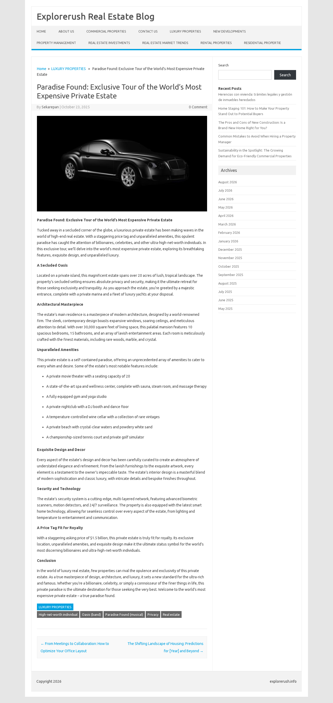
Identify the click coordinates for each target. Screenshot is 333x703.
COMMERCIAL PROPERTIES (106, 31)
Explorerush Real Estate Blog (96, 16)
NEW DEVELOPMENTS (229, 31)
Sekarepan (50, 107)
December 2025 (230, 249)
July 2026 (225, 190)
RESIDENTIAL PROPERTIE (262, 43)
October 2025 (228, 266)
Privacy (153, 614)
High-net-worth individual (58, 614)
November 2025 (230, 258)
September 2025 (230, 275)
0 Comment (198, 107)
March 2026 (227, 224)
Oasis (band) (91, 614)
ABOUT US (66, 31)
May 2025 (225, 308)
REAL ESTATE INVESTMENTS (109, 43)
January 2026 (228, 241)
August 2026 (227, 182)
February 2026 (229, 232)
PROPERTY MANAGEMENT (56, 43)
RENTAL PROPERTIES (216, 43)
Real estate (171, 614)
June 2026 (225, 199)
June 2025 (225, 300)
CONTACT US (147, 31)
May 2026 (225, 207)
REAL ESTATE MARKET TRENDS (165, 43)
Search (223, 65)
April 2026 (225, 215)
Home (41, 31)
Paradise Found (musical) (124, 614)
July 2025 (225, 291)
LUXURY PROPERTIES (185, 31)
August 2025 (227, 283)
